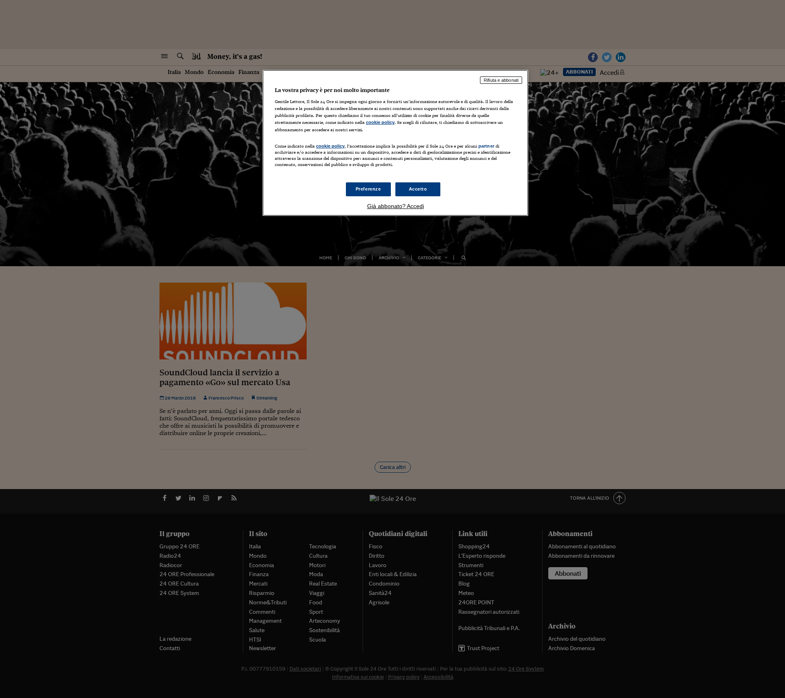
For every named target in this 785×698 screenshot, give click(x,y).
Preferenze (368, 188)
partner (486, 146)
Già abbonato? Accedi (395, 206)
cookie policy (380, 122)
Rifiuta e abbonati (501, 80)
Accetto (418, 188)
